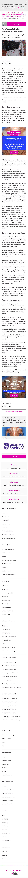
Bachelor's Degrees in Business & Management (12, 720)
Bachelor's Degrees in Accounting (9, 705)
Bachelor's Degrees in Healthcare (9, 698)
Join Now (14, 456)
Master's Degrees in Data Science (9, 669)
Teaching (4, 556)
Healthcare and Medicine (7, 553)
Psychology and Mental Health (9, 560)
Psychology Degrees (6, 629)
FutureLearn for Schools (7, 800)
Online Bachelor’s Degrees (8, 534)
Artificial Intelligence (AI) (7, 593)
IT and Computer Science (7, 563)
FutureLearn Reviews (6, 760)
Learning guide (5, 764)
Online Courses (5, 513)
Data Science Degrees (7, 640)
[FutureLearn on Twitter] (13, 870)
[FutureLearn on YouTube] (17, 870)
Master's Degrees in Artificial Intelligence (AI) (12, 687)
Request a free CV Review (7, 775)
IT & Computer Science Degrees (9, 636)
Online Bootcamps (6, 524)
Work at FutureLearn (6, 738)
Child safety (4, 851)
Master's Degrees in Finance (8, 680)
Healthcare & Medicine (11, 13)
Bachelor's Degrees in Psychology (9, 702)
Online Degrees (5, 527)
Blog (3, 745)
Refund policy (5, 822)
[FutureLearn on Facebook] (7, 870)
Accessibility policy (6, 833)
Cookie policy (5, 826)
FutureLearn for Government (8, 797)
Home (3, 13)
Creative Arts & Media (7, 571)
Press (3, 742)
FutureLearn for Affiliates (7, 804)
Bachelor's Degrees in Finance (8, 713)
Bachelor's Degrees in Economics (9, 709)
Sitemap (3, 837)
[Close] (26, 2)
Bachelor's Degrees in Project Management (11, 716)
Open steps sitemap (6, 840)
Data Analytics (5, 589)
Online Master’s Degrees (7, 531)
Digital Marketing (5, 585)
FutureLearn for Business (7, 793)
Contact (3, 858)
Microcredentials (5, 520)
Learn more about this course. (16, 24)
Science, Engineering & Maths (8, 574)
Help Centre (4, 855)
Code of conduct (5, 829)
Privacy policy (5, 819)
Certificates (4, 767)
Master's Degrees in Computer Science (10, 665)
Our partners (5, 786)
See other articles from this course (14, 411)
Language (4, 567)
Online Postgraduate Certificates (9, 538)
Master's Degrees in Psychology (9, 662)
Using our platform (6, 757)
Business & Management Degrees (9, 651)
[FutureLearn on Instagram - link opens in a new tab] (10, 870)
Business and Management (8, 549)
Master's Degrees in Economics (9, 683)
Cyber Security (5, 603)
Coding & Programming (7, 611)
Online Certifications (6, 516)
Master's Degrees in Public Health (9, 676)
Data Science (5, 596)
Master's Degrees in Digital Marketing (10, 673)
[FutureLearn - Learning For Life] (14, 873)
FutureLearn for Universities (8, 789)
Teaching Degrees (6, 633)
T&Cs (3, 815)
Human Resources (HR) (7, 600)
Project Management (6, 607)
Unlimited (4, 771)
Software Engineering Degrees (8, 647)
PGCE (3, 643)
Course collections (6, 614)
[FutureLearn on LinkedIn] (20, 870)
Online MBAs (5, 625)
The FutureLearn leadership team (9, 735)
